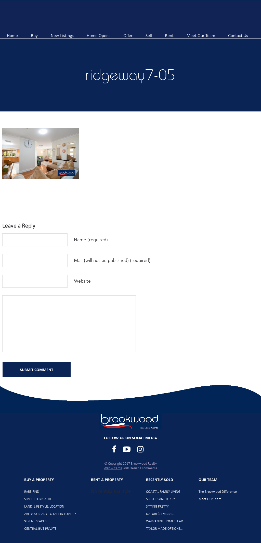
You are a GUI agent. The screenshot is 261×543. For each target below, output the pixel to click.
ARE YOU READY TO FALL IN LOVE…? (50, 514)
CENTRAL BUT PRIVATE (40, 529)
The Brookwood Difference (218, 492)
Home (12, 33)
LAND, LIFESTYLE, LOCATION (44, 507)
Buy (34, 33)
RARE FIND (31, 492)
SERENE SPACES (35, 521)
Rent (169, 33)
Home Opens (98, 33)
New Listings (62, 33)
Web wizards (113, 468)
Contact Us (238, 33)
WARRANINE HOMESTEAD (164, 521)
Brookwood (44, 16)
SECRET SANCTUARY (160, 499)
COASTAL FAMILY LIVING (163, 492)
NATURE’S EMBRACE (160, 514)
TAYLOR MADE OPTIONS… (164, 529)
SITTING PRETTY (157, 507)
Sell (149, 33)
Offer (128, 33)
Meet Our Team (201, 33)
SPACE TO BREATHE (38, 499)
